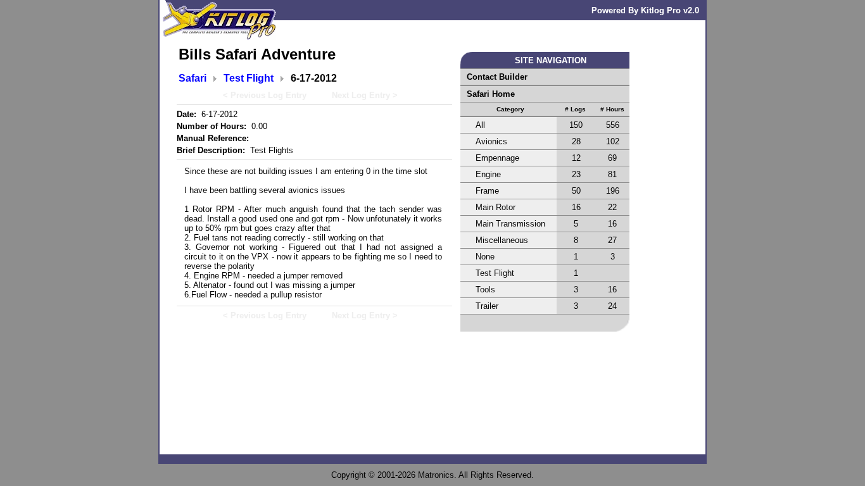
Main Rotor (495, 207)
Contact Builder (497, 77)
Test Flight (249, 78)
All (480, 125)
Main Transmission (510, 223)
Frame (487, 191)
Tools (485, 289)
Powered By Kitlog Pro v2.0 (645, 10)
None (485, 256)
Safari (192, 78)
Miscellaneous (502, 240)
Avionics (491, 141)
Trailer (487, 306)
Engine (488, 174)
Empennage (497, 158)
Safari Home (491, 94)
